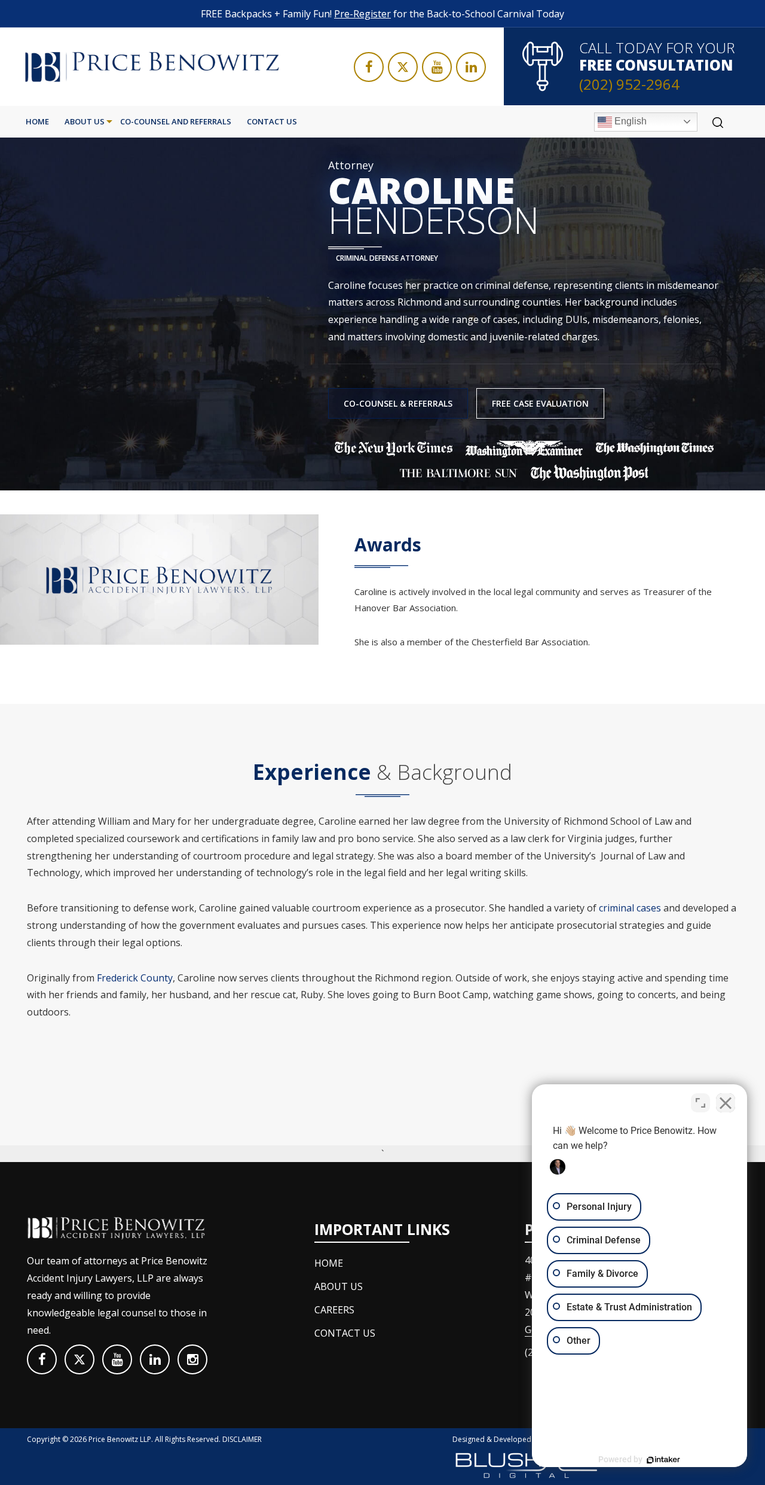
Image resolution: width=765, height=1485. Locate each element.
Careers (334, 1309)
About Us (85, 121)
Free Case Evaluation (540, 403)
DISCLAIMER (242, 1439)
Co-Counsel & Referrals (398, 403)
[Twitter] (403, 67)
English (629, 121)
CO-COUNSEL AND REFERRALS (175, 121)
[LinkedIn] (471, 67)
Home (37, 121)
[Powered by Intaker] (663, 1459)
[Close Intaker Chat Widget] (725, 1102)
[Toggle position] (700, 1102)
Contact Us (272, 121)
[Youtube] (437, 67)
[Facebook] (369, 67)
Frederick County (135, 977)
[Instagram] (192, 1359)
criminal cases (630, 907)
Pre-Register (362, 13)
